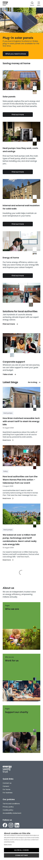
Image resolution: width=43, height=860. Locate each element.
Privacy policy (8, 807)
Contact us (7, 783)
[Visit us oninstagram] (11, 825)
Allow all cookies (21, 850)
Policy (5, 471)
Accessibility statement (12, 813)
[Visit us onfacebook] (5, 825)
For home (6, 789)
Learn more (8, 844)
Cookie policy (8, 810)
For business (7, 792)
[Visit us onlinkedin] (17, 825)
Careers (6, 786)
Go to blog (32, 382)
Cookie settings (21, 855)
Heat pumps (7, 413)
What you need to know (15, 54)
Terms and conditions (11, 803)
